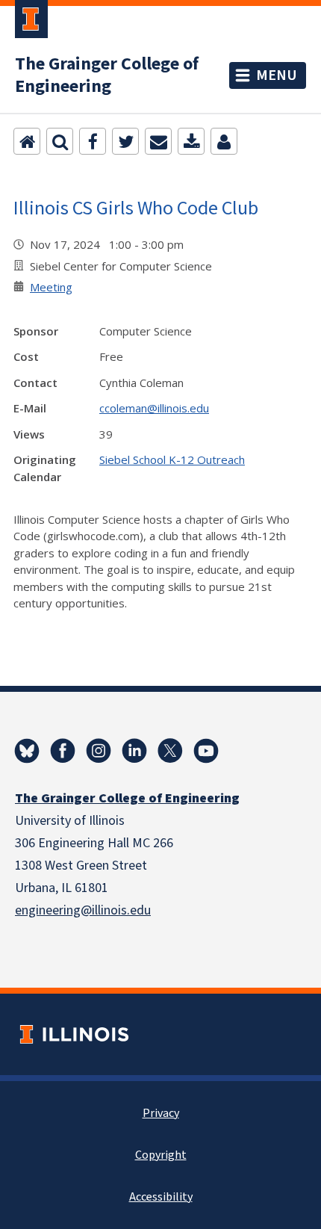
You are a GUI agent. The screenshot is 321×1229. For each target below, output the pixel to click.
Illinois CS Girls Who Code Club (135, 207)
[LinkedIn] (134, 750)
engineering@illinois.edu (83, 910)
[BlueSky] (26, 750)
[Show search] (59, 141)
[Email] (158, 141)
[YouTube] (206, 750)
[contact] (224, 141)
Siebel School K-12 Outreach (172, 459)
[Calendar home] (26, 141)
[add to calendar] (191, 141)
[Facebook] (92, 141)
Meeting (51, 286)
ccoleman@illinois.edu (154, 407)
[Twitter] (125, 141)
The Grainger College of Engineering (107, 75)
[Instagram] (98, 750)
